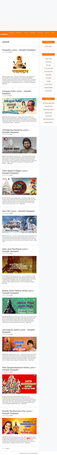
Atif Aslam (48, 65)
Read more (4, 83)
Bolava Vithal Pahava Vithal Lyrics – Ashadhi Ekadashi (18, 291)
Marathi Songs (19, 32)
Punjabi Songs (32, 32)
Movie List (47, 32)
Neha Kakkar (48, 74)
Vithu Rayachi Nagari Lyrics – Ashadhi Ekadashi (15, 172)
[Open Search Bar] (9, 36)
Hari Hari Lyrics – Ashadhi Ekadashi (18, 211)
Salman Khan (48, 62)
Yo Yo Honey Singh (48, 68)
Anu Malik (48, 81)
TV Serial (25, 32)
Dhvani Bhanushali (48, 71)
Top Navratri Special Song (48, 103)
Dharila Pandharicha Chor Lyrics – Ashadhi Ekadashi (17, 412)
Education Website (48, 122)
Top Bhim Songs (48, 112)
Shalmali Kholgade (48, 87)
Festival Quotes (48, 46)
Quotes (52, 32)
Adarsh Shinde (48, 58)
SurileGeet (4, 34)
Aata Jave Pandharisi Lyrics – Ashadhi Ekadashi (15, 250)
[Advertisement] (28, 7)
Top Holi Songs (48, 115)
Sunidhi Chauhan (48, 84)
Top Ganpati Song (48, 106)
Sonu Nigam (48, 78)
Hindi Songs (11, 32)
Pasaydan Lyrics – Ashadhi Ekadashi (18, 50)
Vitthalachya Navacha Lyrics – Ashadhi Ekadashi (16, 131)
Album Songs (40, 32)
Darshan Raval (48, 90)
